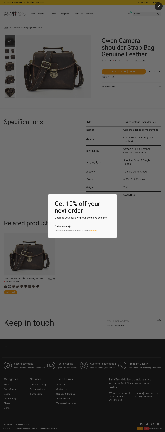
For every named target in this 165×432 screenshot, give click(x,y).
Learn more (93, 230)
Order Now (61, 226)
